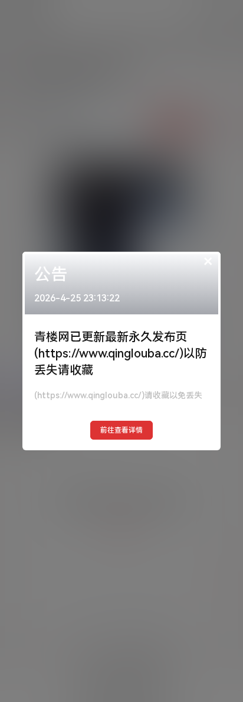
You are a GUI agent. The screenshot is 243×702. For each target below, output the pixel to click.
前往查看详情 (121, 430)
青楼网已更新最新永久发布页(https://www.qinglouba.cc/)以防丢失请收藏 (120, 353)
